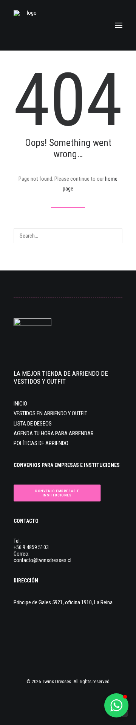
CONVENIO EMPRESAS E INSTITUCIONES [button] (57, 493)
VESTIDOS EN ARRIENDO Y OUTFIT (50, 413)
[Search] (68, 235)
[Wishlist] (84, 25)
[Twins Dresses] (29, 25)
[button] (118, 25)
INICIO (20, 403)
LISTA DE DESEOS (33, 423)
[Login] (72, 25)
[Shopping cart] (96, 25)
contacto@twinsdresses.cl (42, 560)
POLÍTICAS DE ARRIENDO (41, 443)
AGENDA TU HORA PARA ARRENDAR (54, 433)
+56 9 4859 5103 (31, 547)
